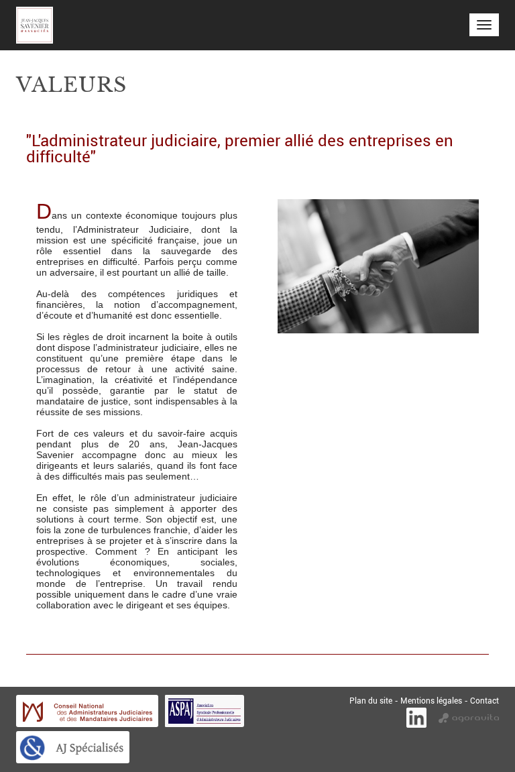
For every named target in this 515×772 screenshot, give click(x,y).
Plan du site (370, 700)
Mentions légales (431, 700)
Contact (484, 700)
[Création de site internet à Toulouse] (469, 716)
